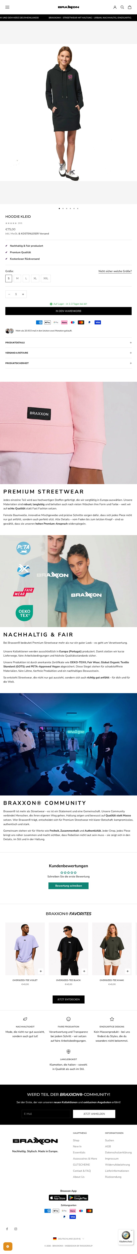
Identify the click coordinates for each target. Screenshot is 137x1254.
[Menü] (132, 1231)
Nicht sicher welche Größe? (115, 271)
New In (77, 1146)
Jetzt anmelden (94, 1114)
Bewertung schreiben (68, 886)
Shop (76, 1140)
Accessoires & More (85, 1159)
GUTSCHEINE (81, 1165)
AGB (108, 1146)
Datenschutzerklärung (118, 1152)
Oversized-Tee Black (68, 980)
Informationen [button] (114, 1133)
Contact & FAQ (82, 1171)
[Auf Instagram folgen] (15, 1229)
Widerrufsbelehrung (117, 1165)
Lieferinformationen (117, 1171)
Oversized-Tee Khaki (112, 980)
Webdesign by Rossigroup (79, 1246)
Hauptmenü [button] (80, 1133)
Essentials (79, 1152)
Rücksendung (113, 1177)
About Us (79, 1177)
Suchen (109, 1140)
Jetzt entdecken (68, 999)
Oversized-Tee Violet (25, 980)
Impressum (112, 1159)
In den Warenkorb (68, 311)
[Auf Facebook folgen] (7, 1229)
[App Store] (58, 1198)
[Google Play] (78, 1198)
